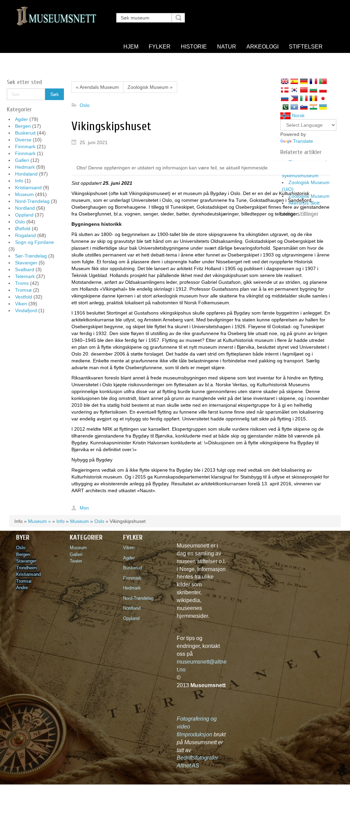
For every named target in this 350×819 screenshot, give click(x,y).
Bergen (23, 126)
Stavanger (26, 262)
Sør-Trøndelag (31, 256)
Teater (76, 561)
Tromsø (23, 290)
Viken (21, 303)
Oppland (24, 215)
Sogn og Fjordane (34, 242)
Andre (22, 587)
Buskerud (25, 133)
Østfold (22, 228)
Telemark (25, 276)
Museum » (39, 521)
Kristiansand (28, 187)
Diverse (23, 139)
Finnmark (25, 146)
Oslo (20, 221)
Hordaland (26, 174)
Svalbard (24, 269)
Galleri (22, 160)
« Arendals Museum (97, 87)
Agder (21, 119)
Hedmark (25, 167)
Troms (22, 283)
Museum (24, 194)
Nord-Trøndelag (32, 201)
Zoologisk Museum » (150, 87)
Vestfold (23, 297)
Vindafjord (26, 310)
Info (19, 180)
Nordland (25, 208)
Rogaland (25, 235)
